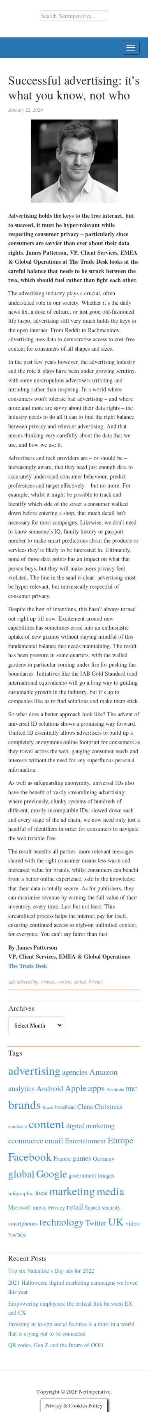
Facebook (30, 1156)
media (110, 1190)
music (39, 1207)
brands (48, 981)
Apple (75, 1088)
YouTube (17, 1234)
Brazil (47, 1107)
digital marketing (90, 1125)
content (65, 981)
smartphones (23, 1223)
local (41, 1192)
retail (75, 1206)
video (132, 1223)
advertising (28, 981)
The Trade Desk (27, 965)
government (82, 1175)
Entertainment (85, 1140)
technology (61, 1221)
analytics (21, 1088)
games (82, 1158)
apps (96, 1087)
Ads (12, 981)
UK (116, 1221)
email (54, 1140)
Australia (115, 1089)
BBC (131, 1089)
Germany (103, 1158)
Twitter (96, 1223)
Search (92, 1207)
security (111, 1207)
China (85, 1106)
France (62, 1158)
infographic (21, 1193)
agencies (75, 1072)
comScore (17, 1126)
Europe (120, 1140)
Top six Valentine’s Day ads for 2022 (51, 1270)
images (106, 1175)
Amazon (103, 1071)
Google (51, 1173)
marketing (72, 1190)
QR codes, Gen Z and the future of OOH (55, 1345)
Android (49, 1088)
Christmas (108, 1106)
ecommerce (25, 1140)
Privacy (95, 981)
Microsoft (19, 1207)
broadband (65, 1107)
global (80, 981)
